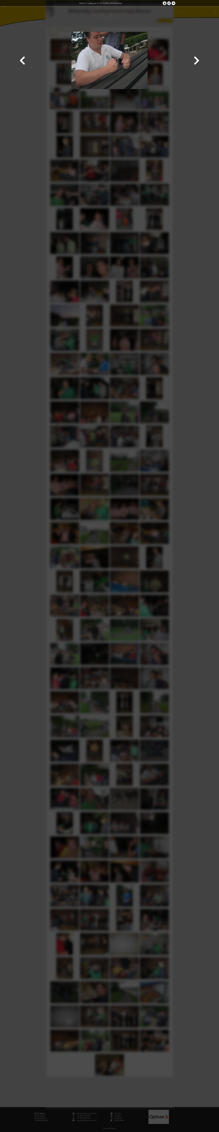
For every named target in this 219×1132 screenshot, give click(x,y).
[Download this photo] (165, 3)
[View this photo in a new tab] (169, 3)
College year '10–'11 (94, 3)
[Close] (173, 3)
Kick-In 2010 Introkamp (113, 3)
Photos (82, 3)
